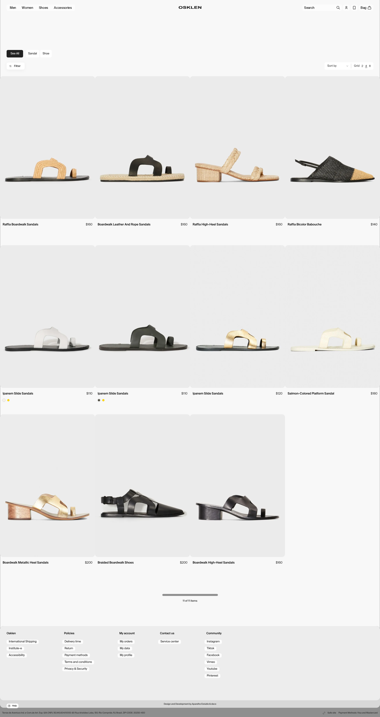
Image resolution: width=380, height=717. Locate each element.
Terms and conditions (78, 662)
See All (15, 53)
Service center (169, 641)
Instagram (213, 641)
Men (13, 8)
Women (27, 8)
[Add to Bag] (47, 213)
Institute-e (15, 648)
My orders (126, 641)
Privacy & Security (75, 669)
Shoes (43, 8)
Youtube (212, 669)
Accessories (63, 8)
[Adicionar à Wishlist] (89, 81)
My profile (126, 655)
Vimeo (211, 662)
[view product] (47, 147)
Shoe (46, 53)
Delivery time (72, 641)
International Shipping (23, 641)
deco (213, 704)
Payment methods (76, 655)
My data (125, 648)
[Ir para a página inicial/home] (190, 7)
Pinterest (212, 676)
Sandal (32, 53)
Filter (17, 66)
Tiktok (210, 648)
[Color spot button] (4, 400)
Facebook (213, 655)
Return (68, 648)
